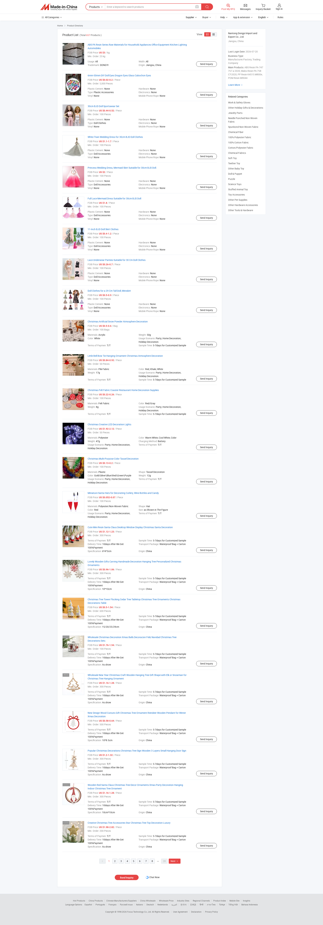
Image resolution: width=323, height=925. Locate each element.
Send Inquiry (206, 64)
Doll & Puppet (235, 173)
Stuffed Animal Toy (238, 189)
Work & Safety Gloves (239, 102)
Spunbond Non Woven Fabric (243, 126)
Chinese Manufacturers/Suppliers (121, 900)
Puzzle (231, 179)
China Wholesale (147, 900)
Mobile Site (234, 900)
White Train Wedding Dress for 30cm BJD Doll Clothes (115, 137)
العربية (174, 904)
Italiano (139, 904)
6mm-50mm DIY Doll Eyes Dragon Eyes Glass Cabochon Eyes (119, 75)
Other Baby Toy (236, 168)
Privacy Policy (211, 911)
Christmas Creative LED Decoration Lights (109, 424)
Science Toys (234, 184)
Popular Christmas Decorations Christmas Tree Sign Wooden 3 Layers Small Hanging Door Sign (137, 750)
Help (222, 17)
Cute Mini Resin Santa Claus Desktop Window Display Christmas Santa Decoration (130, 527)
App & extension (241, 17)
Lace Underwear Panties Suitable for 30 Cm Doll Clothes (117, 260)
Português (100, 904)
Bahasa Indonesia (249, 904)
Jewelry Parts (235, 112)
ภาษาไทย (211, 904)
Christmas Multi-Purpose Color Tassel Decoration (113, 458)
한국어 (184, 904)
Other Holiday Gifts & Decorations (245, 107)
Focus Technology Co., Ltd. (139, 911)
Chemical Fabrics (237, 152)
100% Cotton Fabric (238, 142)
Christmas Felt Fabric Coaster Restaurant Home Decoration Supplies (123, 390)
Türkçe (222, 904)
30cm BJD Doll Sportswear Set (103, 106)
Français (112, 904)
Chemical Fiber (235, 132)
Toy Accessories (236, 194)
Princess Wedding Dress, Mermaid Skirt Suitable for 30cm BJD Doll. (122, 167)
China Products (96, 900)
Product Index (219, 900)
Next (175, 861)
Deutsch (150, 904)
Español (88, 904)
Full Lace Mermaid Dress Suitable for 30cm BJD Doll (114, 198)
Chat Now (154, 877)
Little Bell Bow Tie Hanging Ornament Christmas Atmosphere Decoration (125, 355)
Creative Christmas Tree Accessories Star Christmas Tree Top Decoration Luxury (129, 822)
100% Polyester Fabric (239, 137)
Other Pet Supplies (237, 199)
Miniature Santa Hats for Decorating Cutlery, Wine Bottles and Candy (123, 493)
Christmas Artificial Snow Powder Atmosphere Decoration (118, 321)
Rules (280, 17)
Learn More (235, 84)
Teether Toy (234, 163)
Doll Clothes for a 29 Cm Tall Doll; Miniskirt (109, 290)
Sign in (279, 8)
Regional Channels (201, 900)
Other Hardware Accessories (243, 205)
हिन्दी (201, 904)
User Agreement (180, 911)
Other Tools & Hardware (240, 210)
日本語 (193, 904)
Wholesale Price (166, 900)
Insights (246, 900)
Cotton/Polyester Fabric (240, 147)
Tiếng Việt (233, 904)
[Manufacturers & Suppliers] (58, 6)
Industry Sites (183, 900)
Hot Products (79, 900)
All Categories (52, 17)
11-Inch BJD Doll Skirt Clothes (103, 229)
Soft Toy (232, 158)
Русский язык (126, 904)
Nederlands (162, 904)
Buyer (205, 17)
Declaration (196, 911)
